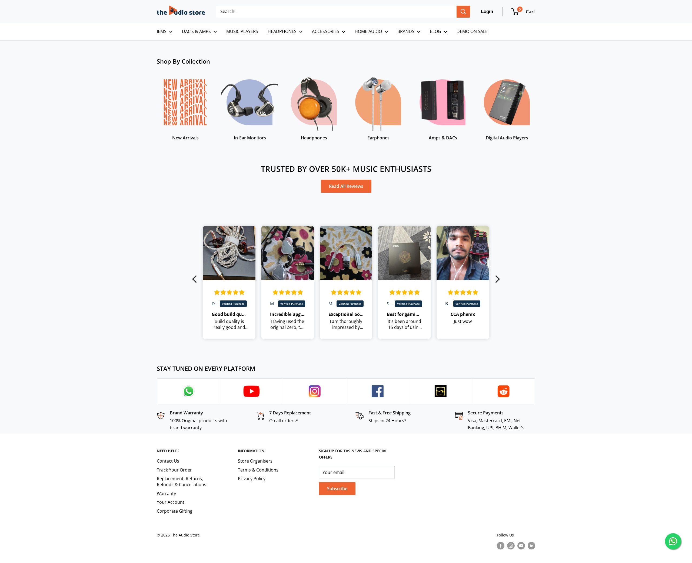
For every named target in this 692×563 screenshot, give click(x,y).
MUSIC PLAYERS (242, 31)
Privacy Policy (251, 479)
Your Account (170, 502)
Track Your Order (174, 470)
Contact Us (168, 461)
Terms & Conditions (258, 470)
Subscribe (337, 489)
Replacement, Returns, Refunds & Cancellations (181, 481)
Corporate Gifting (174, 511)
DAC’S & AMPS (196, 31)
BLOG (435, 31)
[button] (196, 279)
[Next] (535, 105)
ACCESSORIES (325, 31)
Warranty (166, 493)
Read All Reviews (346, 186)
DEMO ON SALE (472, 31)
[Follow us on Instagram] (511, 545)
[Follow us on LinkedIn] (531, 545)
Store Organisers (255, 461)
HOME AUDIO (368, 31)
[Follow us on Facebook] (500, 545)
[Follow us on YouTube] (521, 545)
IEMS (162, 31)
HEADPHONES (282, 31)
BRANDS (405, 31)
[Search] (463, 12)
